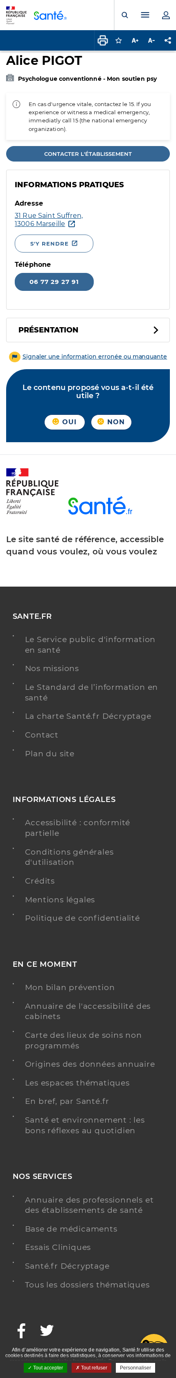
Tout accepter (47, 1368)
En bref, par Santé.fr (67, 1101)
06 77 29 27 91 (54, 282)
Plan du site (50, 753)
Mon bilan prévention (70, 987)
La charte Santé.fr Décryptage (88, 716)
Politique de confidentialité (82, 918)
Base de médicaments (71, 1229)
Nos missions (52, 668)
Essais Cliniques (58, 1247)
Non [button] (115, 422)
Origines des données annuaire (90, 1064)
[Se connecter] (166, 15)
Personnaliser (135, 1368)
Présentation (48, 330)
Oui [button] (68, 422)
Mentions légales (60, 899)
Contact (42, 735)
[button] (88, 356)
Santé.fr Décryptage (67, 1266)
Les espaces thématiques (77, 1083)
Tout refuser (93, 1368)
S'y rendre (49, 243)
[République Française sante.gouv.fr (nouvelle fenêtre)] (32, 512)
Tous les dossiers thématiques (87, 1284)
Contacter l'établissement (88, 154)
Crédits (40, 881)
